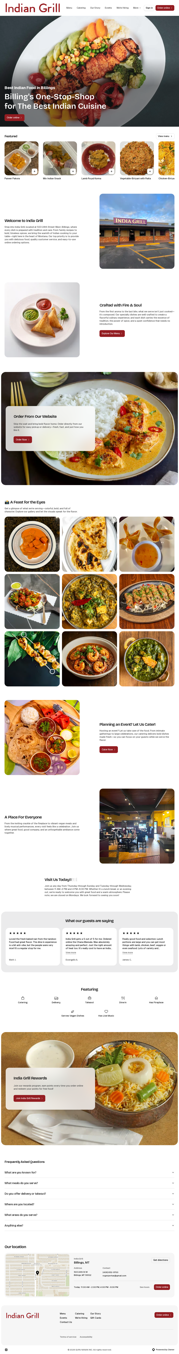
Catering (81, 7)
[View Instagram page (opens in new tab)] (6, 1349)
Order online (162, 1287)
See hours (144, 1287)
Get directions (160, 1260)
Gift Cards (95, 1317)
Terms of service (68, 1337)
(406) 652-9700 (110, 1272)
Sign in (149, 7)
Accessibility (86, 1337)
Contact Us (66, 1322)
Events (108, 7)
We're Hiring (122, 7)
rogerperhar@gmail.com (114, 1275)
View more (71, 952)
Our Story (95, 7)
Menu (69, 7)
